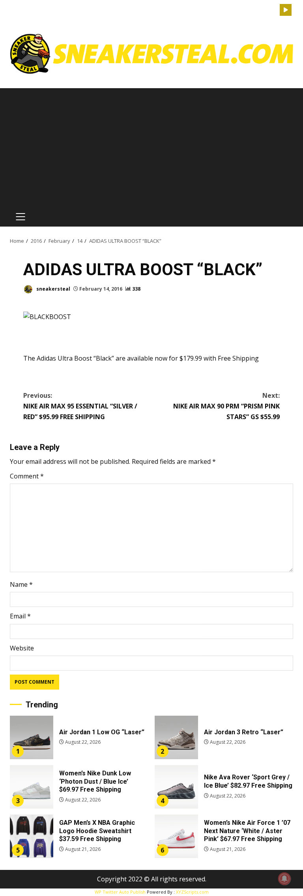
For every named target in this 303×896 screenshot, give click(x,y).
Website (22, 648)
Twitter (286, 10)
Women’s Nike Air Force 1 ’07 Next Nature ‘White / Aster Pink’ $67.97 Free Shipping (176, 836)
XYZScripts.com (192, 892)
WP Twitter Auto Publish (120, 892)
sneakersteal (52, 288)
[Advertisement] (151, 147)
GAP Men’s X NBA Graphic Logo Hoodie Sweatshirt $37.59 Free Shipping (31, 836)
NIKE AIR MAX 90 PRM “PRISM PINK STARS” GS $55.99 (226, 406)
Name (21, 584)
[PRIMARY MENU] (20, 217)
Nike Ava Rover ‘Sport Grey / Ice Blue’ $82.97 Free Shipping (176, 787)
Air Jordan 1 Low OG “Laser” (31, 737)
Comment (27, 476)
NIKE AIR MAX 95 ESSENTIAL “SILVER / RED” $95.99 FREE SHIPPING (80, 406)
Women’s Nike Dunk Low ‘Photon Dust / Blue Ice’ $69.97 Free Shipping (31, 787)
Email (20, 616)
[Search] (274, 10)
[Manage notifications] (284, 878)
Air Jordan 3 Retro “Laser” (176, 737)
